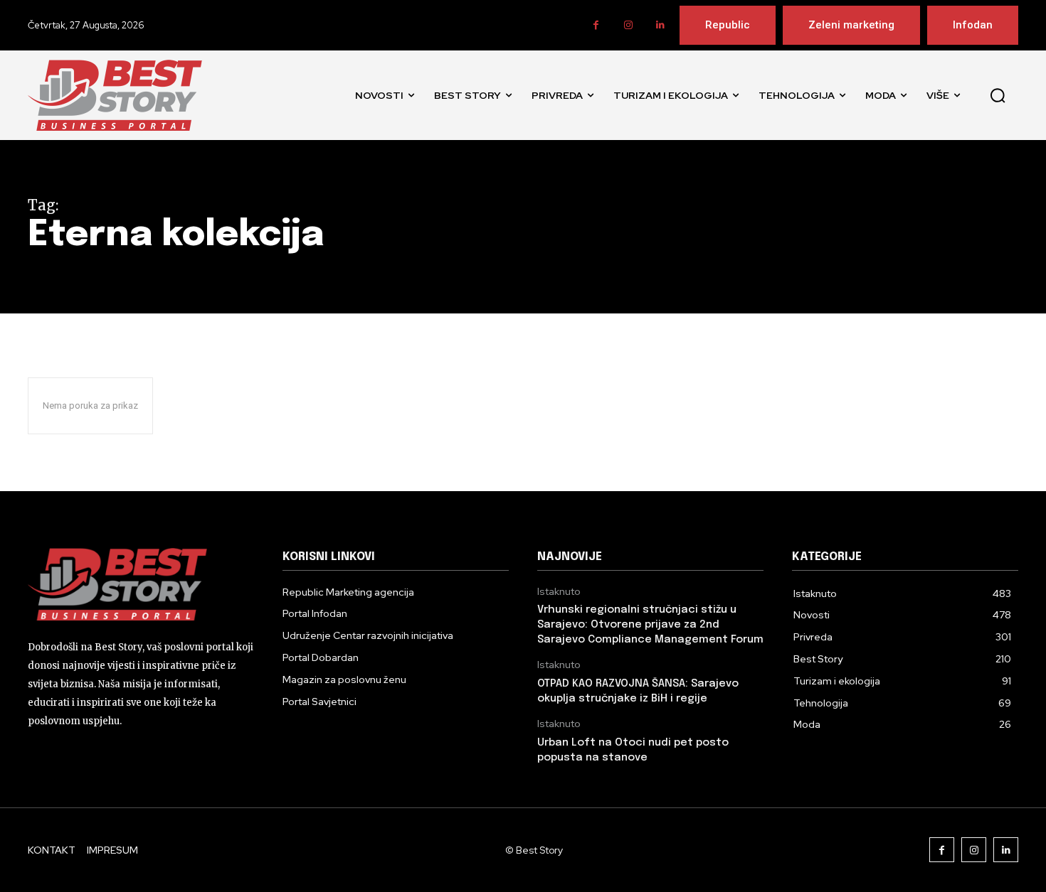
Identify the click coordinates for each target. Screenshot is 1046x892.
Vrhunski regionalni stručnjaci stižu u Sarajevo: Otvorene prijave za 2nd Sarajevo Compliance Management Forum (650, 624)
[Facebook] (595, 25)
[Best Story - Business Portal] (115, 95)
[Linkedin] (660, 25)
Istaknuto (559, 592)
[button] (997, 95)
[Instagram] (628, 25)
